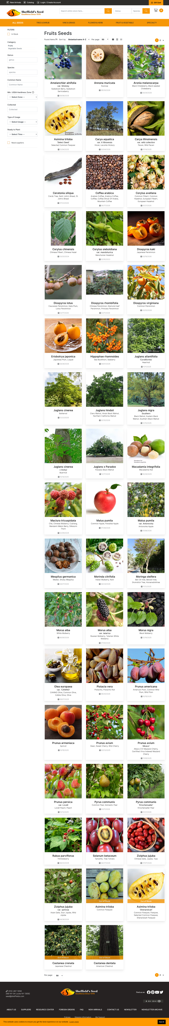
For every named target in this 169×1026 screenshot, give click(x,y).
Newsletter (130, 1009)
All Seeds (17, 22)
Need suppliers (17, 143)
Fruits (10, 46)
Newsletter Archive (152, 1009)
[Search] (108, 11)
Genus (10, 55)
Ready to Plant (13, 129)
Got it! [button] (161, 1022)
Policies (67, 1017)
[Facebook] (148, 992)
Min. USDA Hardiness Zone (19, 92)
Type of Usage (13, 117)
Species (10, 67)
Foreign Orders (67, 1009)
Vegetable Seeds (15, 48)
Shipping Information (83, 1017)
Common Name (14, 80)
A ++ (154, 1001)
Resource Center (45, 1009)
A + (149, 1001)
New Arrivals (95, 1009)
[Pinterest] (153, 992)
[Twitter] (161, 992)
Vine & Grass (69, 22)
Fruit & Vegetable (125, 22)
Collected (11, 105)
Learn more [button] (74, 1022)
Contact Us (113, 1009)
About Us (11, 1009)
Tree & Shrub (42, 22)
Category (11, 42)
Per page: (48, 975)
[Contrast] (160, 1001)
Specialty (152, 22)
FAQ (81, 1009)
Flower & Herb (95, 22)
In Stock (14, 34)
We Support (100, 1017)
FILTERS (10, 30)
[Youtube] (157, 992)
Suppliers (26, 1009)
